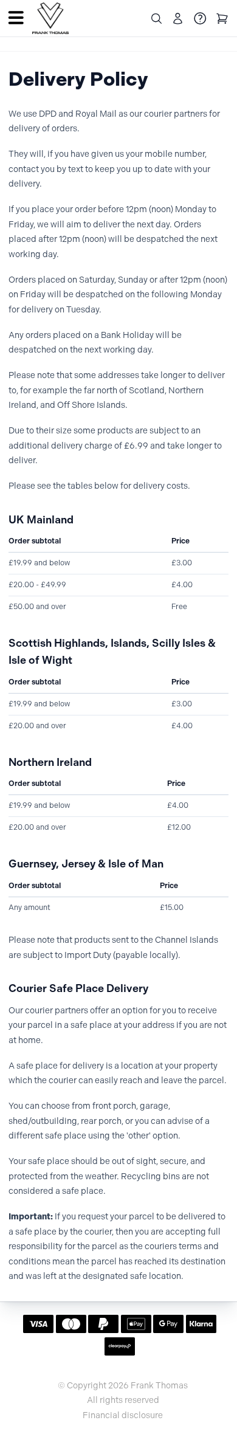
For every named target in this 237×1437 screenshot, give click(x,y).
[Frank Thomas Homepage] (50, 18)
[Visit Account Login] (177, 18)
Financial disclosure (123, 1415)
